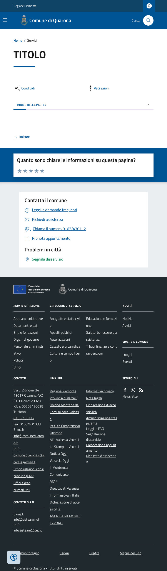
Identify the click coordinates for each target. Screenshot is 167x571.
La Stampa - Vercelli (64, 446)
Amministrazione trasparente (101, 420)
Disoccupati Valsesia (64, 488)
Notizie (127, 318)
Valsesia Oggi (59, 460)
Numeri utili (21, 489)
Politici (18, 360)
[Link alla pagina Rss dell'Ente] (141, 390)
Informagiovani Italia (64, 495)
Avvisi (126, 325)
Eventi (127, 361)
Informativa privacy (100, 391)
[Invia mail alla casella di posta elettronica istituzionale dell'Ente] (29, 439)
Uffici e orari (21, 482)
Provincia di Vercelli (63, 398)
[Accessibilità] (13, 557)
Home (17, 40)
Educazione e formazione (101, 322)
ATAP (53, 481)
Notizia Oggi (58, 453)
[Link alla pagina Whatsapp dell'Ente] (133, 390)
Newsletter (130, 396)
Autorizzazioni (60, 339)
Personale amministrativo (28, 350)
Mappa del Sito (130, 553)
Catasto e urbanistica (65, 346)
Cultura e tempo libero (65, 357)
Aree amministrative (28, 318)
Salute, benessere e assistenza (101, 336)
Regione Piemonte (25, 5)
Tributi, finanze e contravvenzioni (101, 350)
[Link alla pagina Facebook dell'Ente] (125, 390)
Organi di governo (26, 339)
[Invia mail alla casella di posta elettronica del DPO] (26, 519)
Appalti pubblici (61, 332)
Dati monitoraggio (26, 553)
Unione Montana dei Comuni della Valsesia (64, 411)
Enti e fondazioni (25, 332)
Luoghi (127, 354)
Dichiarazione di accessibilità (65, 506)
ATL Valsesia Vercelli (64, 439)
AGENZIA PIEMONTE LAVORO (65, 519)
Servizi (64, 553)
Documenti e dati (25, 325)
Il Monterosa (59, 467)
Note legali (94, 398)
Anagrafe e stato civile (65, 322)
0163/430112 (23, 418)
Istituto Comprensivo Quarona (65, 429)
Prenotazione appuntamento (101, 447)
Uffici (17, 367)
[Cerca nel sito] (147, 20)
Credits (94, 553)
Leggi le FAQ (95, 428)
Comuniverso (59, 474)
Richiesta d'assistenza (101, 458)
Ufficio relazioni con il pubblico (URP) (28, 472)
